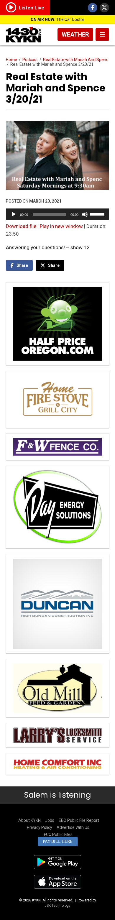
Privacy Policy (39, 827)
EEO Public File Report (79, 820)
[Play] (14, 214)
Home (11, 59)
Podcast (30, 59)
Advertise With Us (73, 827)
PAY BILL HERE (58, 841)
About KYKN (29, 820)
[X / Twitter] (104, 7)
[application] (57, 214)
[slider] (98, 213)
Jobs (49, 820)
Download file (21, 226)
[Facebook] (92, 7)
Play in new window (61, 226)
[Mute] (85, 214)
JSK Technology (57, 905)
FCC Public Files (58, 834)
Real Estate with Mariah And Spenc (75, 59)
